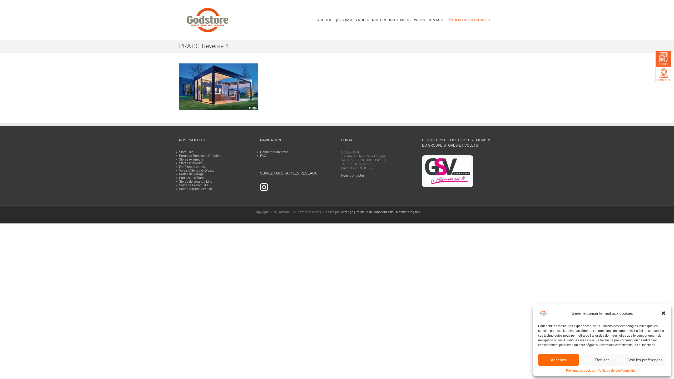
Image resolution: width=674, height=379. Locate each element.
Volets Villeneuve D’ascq (197, 170)
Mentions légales (408, 212)
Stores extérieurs (191, 159)
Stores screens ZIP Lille (196, 189)
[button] (663, 313)
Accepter (558, 360)
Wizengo (347, 212)
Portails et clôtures (192, 178)
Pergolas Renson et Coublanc (200, 156)
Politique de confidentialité (617, 370)
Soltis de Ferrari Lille (194, 185)
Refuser (602, 360)
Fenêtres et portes (192, 167)
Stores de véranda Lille (195, 181)
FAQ (263, 156)
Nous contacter (352, 175)
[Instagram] (264, 187)
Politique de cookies (580, 370)
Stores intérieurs (190, 163)
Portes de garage (191, 174)
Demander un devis (274, 152)
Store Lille (186, 152)
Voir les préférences (645, 360)
